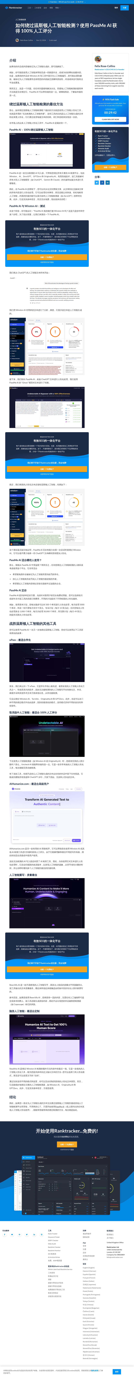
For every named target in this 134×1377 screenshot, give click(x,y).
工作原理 (37, 8)
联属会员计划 (53, 1276)
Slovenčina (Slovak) (90, 1345)
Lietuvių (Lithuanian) (90, 1335)
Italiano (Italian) (88, 1281)
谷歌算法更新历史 (54, 1296)
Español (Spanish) (89, 1274)
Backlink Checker (54, 1247)
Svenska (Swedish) (89, 1298)
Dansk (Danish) (88, 1315)
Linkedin (34, 1234)
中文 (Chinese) (88, 1305)
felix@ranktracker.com (115, 1257)
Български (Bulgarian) (91, 1308)
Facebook (5, 1234)
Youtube (12, 1234)
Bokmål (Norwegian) (90, 1358)
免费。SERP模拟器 (55, 1260)
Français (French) (89, 1278)
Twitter (27, 1234)
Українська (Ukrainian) (91, 1352)
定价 (45, 8)
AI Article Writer (54, 1257)
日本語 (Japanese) (89, 1284)
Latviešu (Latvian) (89, 1338)
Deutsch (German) (89, 1271)
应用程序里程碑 (89, 1256)
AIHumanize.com (19, 783)
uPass (12, 639)
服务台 (85, 1259)
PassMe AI (15, 129)
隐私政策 (86, 1237)
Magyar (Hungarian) (90, 1328)
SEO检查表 (52, 1254)
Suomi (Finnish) (88, 1325)
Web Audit (52, 1244)
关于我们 (110, 1238)
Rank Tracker (52, 1234)
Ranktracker (13, 7)
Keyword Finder (54, 1237)
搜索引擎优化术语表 (55, 1283)
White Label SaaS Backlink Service (60, 1269)
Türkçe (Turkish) (88, 1301)
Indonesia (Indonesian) (91, 1331)
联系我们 (110, 1234)
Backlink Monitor (54, 1250)
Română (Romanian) (90, 1342)
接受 (117, 1372)
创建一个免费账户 (47, 257)
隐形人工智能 (16, 1011)
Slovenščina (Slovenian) (91, 1348)
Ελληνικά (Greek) (89, 1318)
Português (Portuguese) (91, 1295)
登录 (116, 8)
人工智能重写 (16, 874)
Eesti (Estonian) (88, 1321)
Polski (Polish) (88, 1291)
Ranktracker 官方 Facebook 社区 (19, 1234)
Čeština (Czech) (88, 1311)
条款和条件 (87, 1234)
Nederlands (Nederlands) (92, 1288)
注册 (124, 8)
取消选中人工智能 (19, 712)
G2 (42, 1234)
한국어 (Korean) (89, 1355)
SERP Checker (53, 1240)
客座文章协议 (53, 1293)
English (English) (89, 1268)
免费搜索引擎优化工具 (56, 1289)
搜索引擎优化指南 (54, 1286)
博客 (51, 8)
